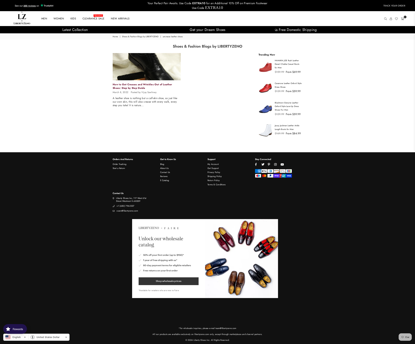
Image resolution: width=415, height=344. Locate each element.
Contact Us (165, 172)
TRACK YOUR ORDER (394, 5)
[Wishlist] (396, 18)
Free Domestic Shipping (297, 29)
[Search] (385, 18)
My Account (213, 164)
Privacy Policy (214, 172)
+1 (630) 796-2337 (125, 205)
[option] (75, 29)
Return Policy (214, 180)
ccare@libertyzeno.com (127, 210)
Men (44, 18)
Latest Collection (75, 29)
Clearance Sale (93, 17)
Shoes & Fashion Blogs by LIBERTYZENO (140, 36)
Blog (162, 164)
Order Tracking (119, 164)
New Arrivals (120, 18)
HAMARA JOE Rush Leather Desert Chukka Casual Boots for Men (287, 64)
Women (58, 18)
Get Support (213, 168)
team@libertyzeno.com (225, 328)
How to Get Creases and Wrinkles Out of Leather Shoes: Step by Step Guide (142, 86)
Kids (73, 18)
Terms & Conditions (217, 184)
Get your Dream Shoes (207, 29)
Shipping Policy (215, 176)
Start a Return (119, 168)
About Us (164, 168)
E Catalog (164, 180)
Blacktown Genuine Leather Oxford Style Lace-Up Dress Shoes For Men (287, 106)
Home (115, 36)
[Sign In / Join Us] (390, 18)
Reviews (164, 176)
